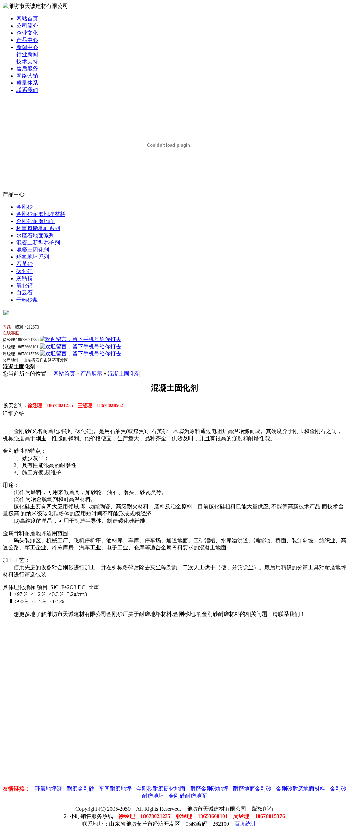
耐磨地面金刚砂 (252, 789)
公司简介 (27, 26)
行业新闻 (27, 54)
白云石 (24, 293)
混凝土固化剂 (32, 250)
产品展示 (91, 374)
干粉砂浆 (27, 300)
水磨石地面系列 (35, 235)
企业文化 (27, 33)
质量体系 (27, 83)
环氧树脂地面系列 (38, 228)
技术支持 (27, 61)
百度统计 (245, 824)
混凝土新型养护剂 (38, 242)
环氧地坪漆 (48, 789)
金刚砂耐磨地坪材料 (40, 214)
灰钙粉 (24, 278)
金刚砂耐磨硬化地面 (160, 789)
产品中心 (27, 40)
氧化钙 (24, 285)
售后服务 (27, 68)
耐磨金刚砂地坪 (209, 789)
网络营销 (27, 76)
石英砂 (24, 264)
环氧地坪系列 (32, 257)
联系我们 (27, 90)
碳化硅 (24, 271)
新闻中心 (27, 47)
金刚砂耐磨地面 (35, 221)
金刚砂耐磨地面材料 (300, 789)
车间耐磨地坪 (115, 789)
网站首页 (27, 18)
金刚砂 (24, 207)
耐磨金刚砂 (80, 789)
